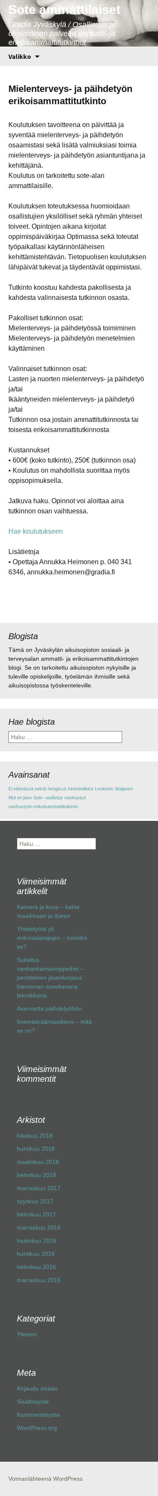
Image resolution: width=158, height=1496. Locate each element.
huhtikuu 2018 (36, 1148)
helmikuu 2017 (36, 1214)
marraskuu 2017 (39, 1188)
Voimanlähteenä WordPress (45, 1478)
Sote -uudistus (48, 797)
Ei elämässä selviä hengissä (37, 788)
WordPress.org (37, 1427)
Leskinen (104, 788)
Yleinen (27, 1334)
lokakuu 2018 (35, 1135)
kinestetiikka (80, 788)
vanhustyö (75, 797)
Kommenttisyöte (38, 1414)
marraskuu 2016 (39, 1227)
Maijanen (124, 788)
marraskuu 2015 (39, 1280)
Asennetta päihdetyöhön (49, 1008)
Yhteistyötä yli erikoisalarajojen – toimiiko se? (52, 937)
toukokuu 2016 (36, 1240)
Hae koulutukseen (35, 531)
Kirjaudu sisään (37, 1388)
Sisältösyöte (33, 1401)
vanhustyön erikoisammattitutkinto (43, 806)
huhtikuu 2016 (36, 1253)
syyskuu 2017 (35, 1201)
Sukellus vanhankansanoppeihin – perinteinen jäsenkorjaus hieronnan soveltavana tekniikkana (50, 977)
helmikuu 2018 (36, 1175)
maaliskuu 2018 (38, 1161)
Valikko (19, 56)
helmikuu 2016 (36, 1266)
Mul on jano (20, 797)
